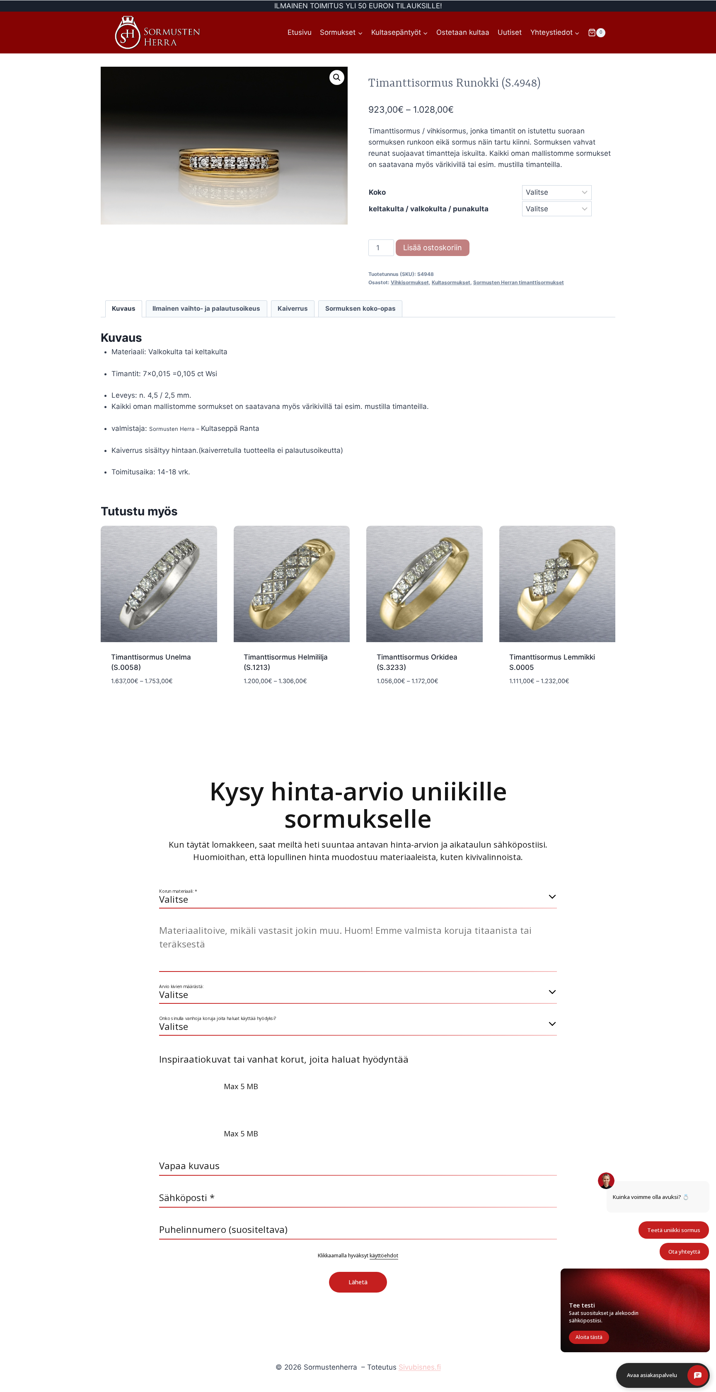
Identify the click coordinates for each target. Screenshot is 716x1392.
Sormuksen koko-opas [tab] (360, 308)
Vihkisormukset (410, 282)
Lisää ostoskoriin (432, 247)
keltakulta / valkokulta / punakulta (429, 209)
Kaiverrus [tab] (293, 308)
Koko (377, 192)
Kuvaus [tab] (123, 308)
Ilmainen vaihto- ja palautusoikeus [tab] (206, 308)
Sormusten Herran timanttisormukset (518, 282)
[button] (336, 77)
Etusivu (300, 32)
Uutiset (510, 32)
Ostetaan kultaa (462, 32)
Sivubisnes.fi (420, 1367)
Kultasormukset (451, 282)
